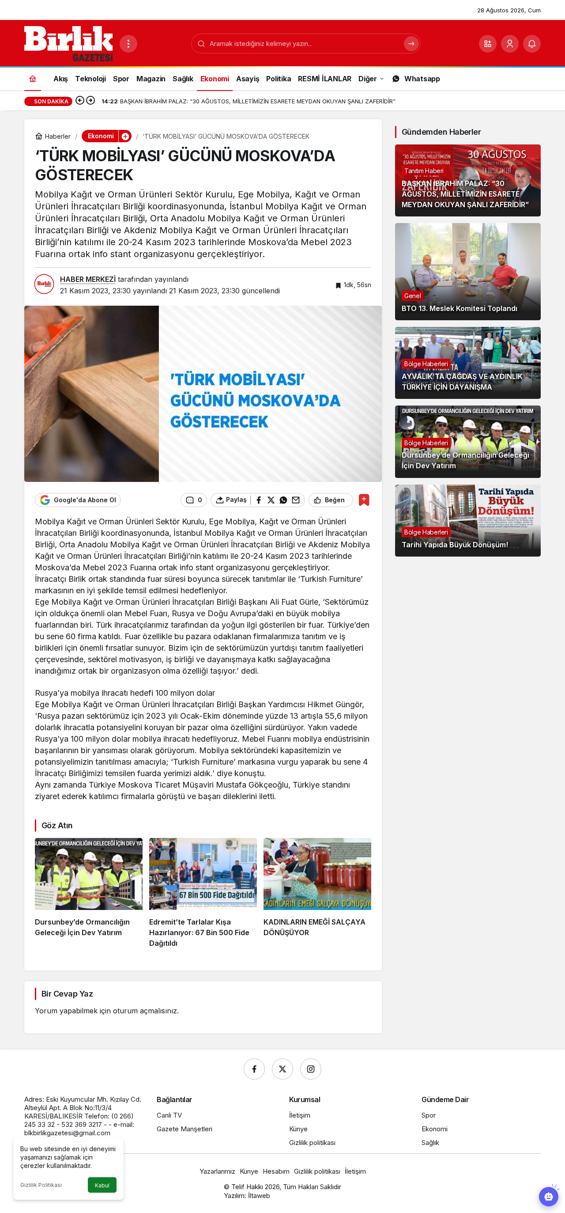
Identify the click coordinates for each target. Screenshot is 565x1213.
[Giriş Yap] (510, 44)
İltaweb (259, 1195)
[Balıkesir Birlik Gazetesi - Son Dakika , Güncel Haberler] (68, 42)
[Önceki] (80, 101)
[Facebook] (254, 1069)
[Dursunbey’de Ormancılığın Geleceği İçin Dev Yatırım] (89, 893)
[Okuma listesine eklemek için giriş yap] (364, 500)
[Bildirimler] (532, 44)
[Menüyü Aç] (128, 44)
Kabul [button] (102, 1185)
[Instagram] (310, 1069)
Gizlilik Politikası (41, 1185)
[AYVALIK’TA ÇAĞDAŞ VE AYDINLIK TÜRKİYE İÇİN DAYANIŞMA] (468, 363)
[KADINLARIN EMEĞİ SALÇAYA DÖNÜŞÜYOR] (317, 893)
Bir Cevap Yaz (67, 993)
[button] (488, 44)
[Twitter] (282, 1069)
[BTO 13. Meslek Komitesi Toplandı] (468, 271)
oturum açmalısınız (145, 1010)
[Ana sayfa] (33, 78)
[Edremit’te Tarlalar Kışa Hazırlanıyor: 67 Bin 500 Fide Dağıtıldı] (203, 893)
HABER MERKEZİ (88, 279)
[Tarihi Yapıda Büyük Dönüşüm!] (468, 521)
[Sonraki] (90, 101)
